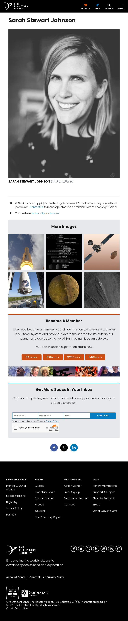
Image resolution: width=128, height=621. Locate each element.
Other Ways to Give (105, 511)
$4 (31, 357)
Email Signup (72, 492)
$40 (95, 357)
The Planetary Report (48, 517)
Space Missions (16, 496)
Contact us (36, 207)
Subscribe (102, 415)
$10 (53, 357)
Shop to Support (103, 498)
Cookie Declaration (17, 608)
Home (35, 213)
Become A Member (76, 498)
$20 (74, 357)
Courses (40, 511)
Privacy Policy (52, 421)
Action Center (72, 486)
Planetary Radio (45, 492)
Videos (39, 504)
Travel (97, 504)
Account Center (16, 577)
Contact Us (36, 577)
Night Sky (12, 502)
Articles (39, 486)
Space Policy (14, 508)
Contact (69, 504)
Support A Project (104, 492)
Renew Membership (105, 486)
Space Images (50, 213)
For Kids (11, 514)
